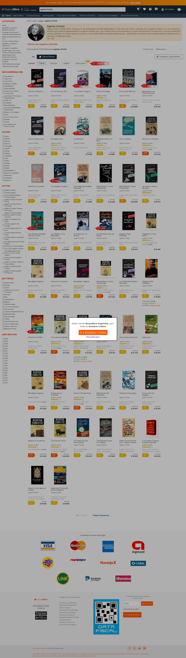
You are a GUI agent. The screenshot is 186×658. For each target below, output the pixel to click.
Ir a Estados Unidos (93, 332)
